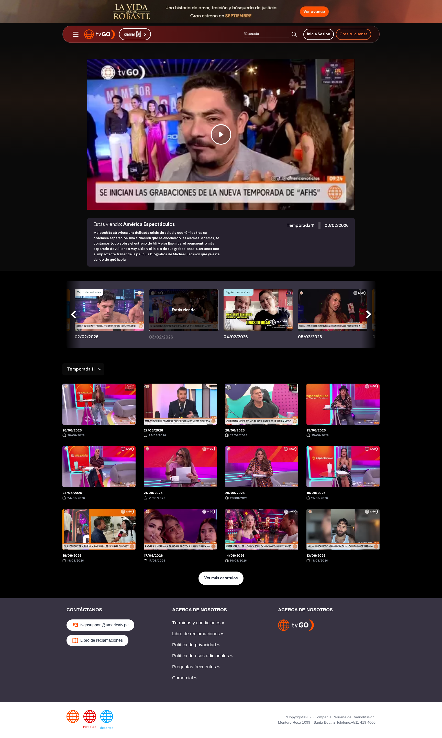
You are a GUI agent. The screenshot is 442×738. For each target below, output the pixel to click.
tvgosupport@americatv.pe (104, 625)
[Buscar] (294, 34)
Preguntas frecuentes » (196, 666)
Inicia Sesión (318, 34)
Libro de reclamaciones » (198, 633)
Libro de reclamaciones (101, 640)
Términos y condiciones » (198, 622)
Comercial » (184, 677)
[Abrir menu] (75, 34)
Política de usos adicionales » (202, 655)
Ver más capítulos (221, 578)
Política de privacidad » (196, 644)
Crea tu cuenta (353, 34)
